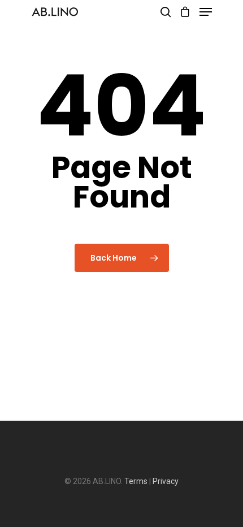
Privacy (166, 481)
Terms (135, 481)
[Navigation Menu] (205, 12)
